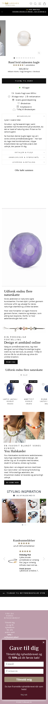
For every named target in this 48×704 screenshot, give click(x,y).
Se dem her (12, 482)
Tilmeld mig (24, 679)
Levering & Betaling (24, 162)
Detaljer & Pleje (24, 152)
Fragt (22, 71)
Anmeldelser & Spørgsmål (24, 157)
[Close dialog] (43, 642)
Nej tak (24, 694)
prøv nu (11, 362)
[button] (18, 65)
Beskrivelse (24, 116)
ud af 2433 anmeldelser (24, 546)
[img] (24, 543)
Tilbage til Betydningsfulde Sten (25, 593)
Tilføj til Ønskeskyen (26, 109)
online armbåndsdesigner (21, 138)
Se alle (24, 375)
